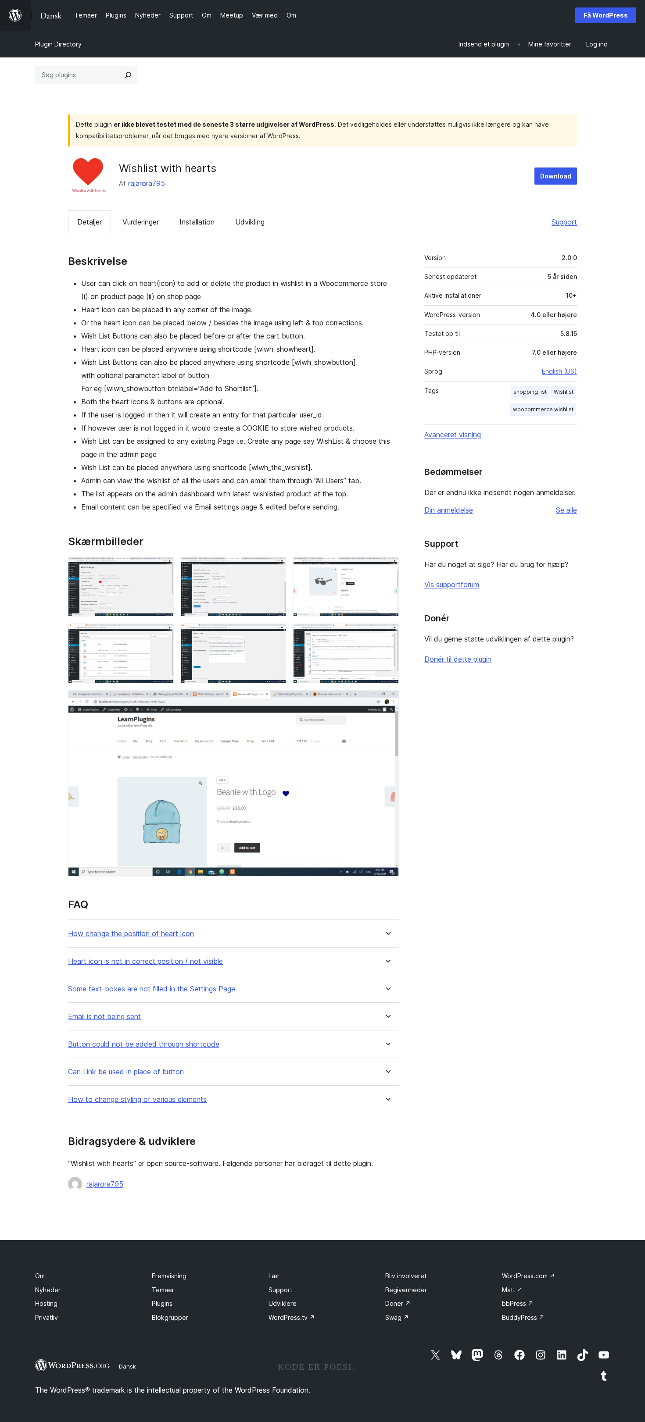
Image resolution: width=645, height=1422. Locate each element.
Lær (274, 1275)
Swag (397, 1317)
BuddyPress (523, 1317)
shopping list (530, 391)
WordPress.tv (292, 1317)
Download (555, 176)
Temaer (163, 1290)
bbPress (518, 1303)
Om (40, 1275)
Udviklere (283, 1303)
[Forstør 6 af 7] (387, 635)
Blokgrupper (170, 1317)
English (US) (559, 371)
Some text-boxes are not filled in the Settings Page (151, 989)
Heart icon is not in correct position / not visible (145, 961)
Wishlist (563, 391)
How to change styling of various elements (137, 1099)
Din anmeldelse (448, 510)
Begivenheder (406, 1290)
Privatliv (46, 1317)
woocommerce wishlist (543, 409)
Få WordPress (606, 15)
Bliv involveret (405, 1275)
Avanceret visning (452, 434)
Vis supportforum (451, 584)
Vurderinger (140, 221)
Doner (398, 1303)
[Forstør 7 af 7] (387, 702)
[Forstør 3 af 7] (387, 568)
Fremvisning (169, 1275)
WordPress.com (528, 1275)
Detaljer (89, 221)
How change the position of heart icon (131, 934)
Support (564, 221)
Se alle (566, 510)
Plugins (162, 1303)
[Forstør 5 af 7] (274, 635)
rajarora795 (146, 183)
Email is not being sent (104, 1016)
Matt (512, 1290)
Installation (197, 221)
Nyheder (48, 1290)
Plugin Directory (58, 44)
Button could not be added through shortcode (143, 1044)
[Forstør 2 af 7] (274, 568)
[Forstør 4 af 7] (162, 635)
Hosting (46, 1303)
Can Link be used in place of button (126, 1072)
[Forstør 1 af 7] (162, 568)
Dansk (127, 1366)
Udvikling (250, 221)
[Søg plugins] (128, 75)
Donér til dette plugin (457, 659)
